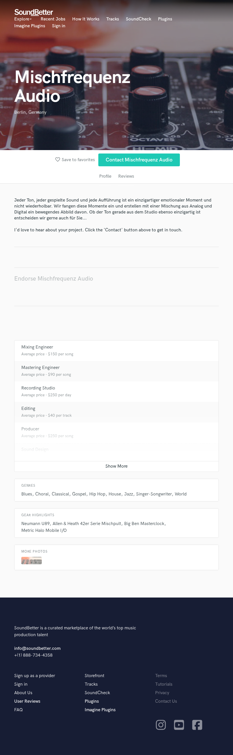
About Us (23, 693)
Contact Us (166, 701)
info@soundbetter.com (37, 648)
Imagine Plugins (29, 26)
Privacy (162, 693)
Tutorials (163, 684)
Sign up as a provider (34, 676)
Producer (30, 429)
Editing (28, 408)
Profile (105, 176)
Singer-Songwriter (154, 494)
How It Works (85, 19)
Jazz (128, 494)
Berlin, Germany (30, 112)
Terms (161, 676)
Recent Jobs (53, 19)
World (181, 494)
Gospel (79, 494)
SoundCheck (138, 19)
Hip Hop (97, 494)
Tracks (112, 19)
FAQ (18, 710)
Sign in (58, 26)
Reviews (126, 176)
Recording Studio (38, 388)
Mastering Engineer (40, 367)
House (115, 494)
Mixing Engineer (37, 347)
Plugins (165, 19)
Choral (42, 494)
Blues (26, 494)
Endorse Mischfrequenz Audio (53, 278)
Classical (60, 494)
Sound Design (35, 449)
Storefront (94, 676)
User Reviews (27, 701)
